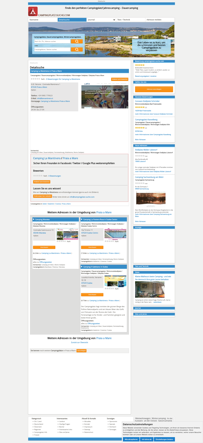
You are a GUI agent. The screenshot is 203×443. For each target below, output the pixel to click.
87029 (84, 233)
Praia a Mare (56, 71)
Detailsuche (64, 19)
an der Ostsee (150, 420)
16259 (137, 111)
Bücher (61, 427)
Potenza (55, 267)
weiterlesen (158, 302)
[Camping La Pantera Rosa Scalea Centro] (115, 239)
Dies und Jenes (141, 314)
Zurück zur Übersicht (79, 342)
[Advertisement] (79, 130)
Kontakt (87, 424)
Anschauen (44, 247)
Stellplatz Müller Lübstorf (146, 149)
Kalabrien (51, 204)
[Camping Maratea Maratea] (67, 239)
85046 (36, 233)
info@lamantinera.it (45, 98)
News (137, 272)
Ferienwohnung (59, 152)
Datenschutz (88, 432)
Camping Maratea (42, 219)
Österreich (38, 427)
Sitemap (87, 429)
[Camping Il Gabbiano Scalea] (115, 287)
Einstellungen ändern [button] (164, 439)
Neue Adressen (141, 145)
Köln (141, 131)
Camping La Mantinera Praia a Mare (55, 101)
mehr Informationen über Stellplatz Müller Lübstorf (153, 171)
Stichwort (112, 427)
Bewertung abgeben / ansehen (145, 76)
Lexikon (62, 421)
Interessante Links (65, 429)
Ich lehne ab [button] (147, 439)
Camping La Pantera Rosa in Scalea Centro (100, 219)
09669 (137, 189)
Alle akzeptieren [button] (131, 439)
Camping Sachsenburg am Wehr (149, 177)
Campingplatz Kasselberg (146, 119)
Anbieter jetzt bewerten (119, 79)
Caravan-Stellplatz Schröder (147, 101)
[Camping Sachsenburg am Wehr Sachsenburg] (151, 207)
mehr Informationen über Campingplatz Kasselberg (153, 134)
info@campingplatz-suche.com (82, 197)
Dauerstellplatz (49, 152)
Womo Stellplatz (79, 152)
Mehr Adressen (140, 139)
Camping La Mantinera (47, 158)
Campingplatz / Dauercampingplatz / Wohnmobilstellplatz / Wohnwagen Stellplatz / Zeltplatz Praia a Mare (67, 75)
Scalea (109, 261)
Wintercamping (159, 418)
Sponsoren (113, 421)
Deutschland (38, 424)
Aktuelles (87, 421)
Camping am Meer (37, 152)
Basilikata (48, 267)
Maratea (42, 233)
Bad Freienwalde (145, 111)
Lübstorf (143, 161)
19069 (137, 161)
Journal (91, 19)
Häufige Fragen (64, 424)
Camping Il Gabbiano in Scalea (95, 267)
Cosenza (58, 204)
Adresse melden (154, 19)
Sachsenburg (144, 189)
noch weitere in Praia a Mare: (53, 350)
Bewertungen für (63, 79)
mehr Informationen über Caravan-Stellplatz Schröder (154, 114)
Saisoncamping (165, 420)
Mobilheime (69, 152)
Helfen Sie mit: (141, 82)
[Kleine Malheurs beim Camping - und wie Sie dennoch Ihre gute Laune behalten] (149, 297)
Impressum (88, 427)
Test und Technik (141, 266)
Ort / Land (37, 421)
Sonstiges (112, 429)
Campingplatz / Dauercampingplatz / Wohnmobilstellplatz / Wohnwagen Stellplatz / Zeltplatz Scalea (101, 272)
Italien (45, 204)
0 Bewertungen (55, 176)
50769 (137, 131)
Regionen (37, 429)
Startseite (34, 19)
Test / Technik (123, 19)
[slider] (35, 79)
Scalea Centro (92, 233)
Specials (112, 424)
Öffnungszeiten (45, 262)
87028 (33, 87)
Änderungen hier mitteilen (42, 196)
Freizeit (36, 435)
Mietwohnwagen (142, 418)
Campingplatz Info (40, 432)
